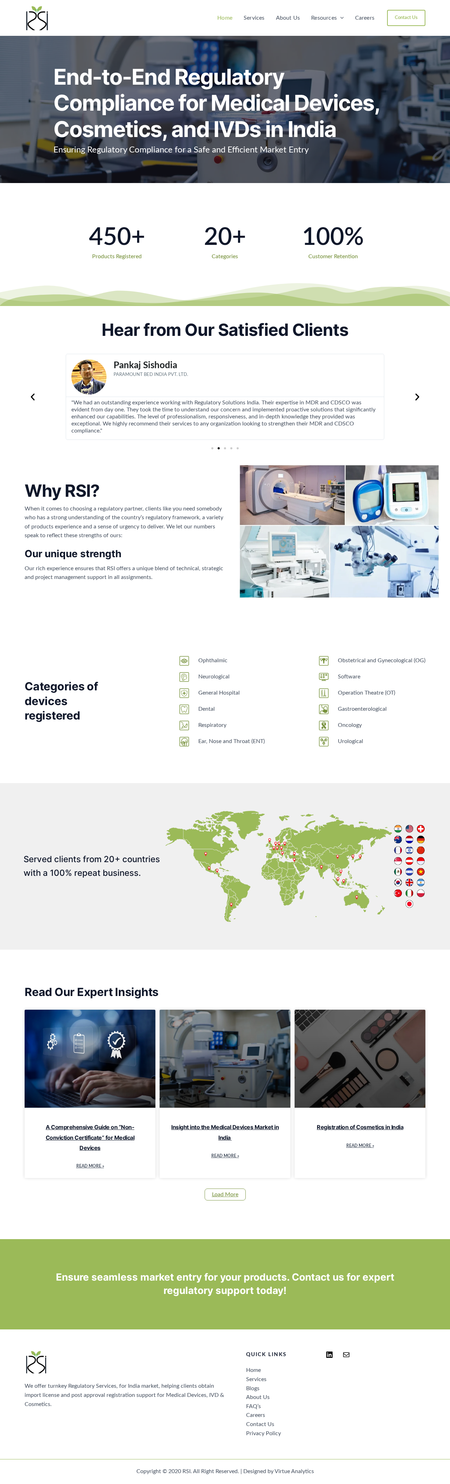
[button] (340, 18)
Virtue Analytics (294, 1471)
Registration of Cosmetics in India (360, 1127)
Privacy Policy (263, 1433)
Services (254, 18)
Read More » (90, 1166)
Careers (364, 18)
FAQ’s (253, 1406)
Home (224, 18)
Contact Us (260, 1424)
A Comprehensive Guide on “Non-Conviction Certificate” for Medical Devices (90, 1137)
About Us (288, 18)
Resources (324, 18)
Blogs (252, 1388)
